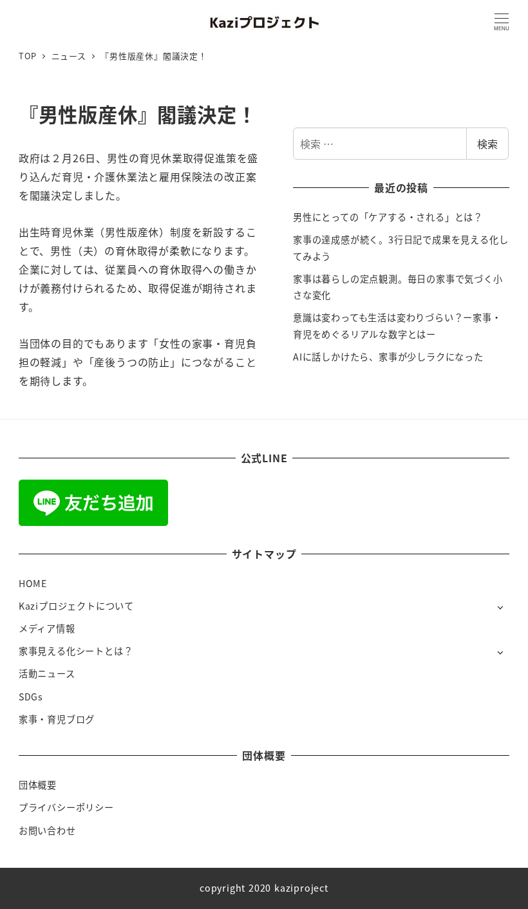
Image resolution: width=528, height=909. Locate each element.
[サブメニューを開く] (500, 606)
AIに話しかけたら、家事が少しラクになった (388, 356)
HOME (33, 583)
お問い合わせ (47, 830)
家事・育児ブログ (57, 719)
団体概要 (38, 784)
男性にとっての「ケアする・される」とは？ (388, 217)
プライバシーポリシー (66, 807)
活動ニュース (47, 673)
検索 (487, 143)
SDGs (31, 696)
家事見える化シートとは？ (76, 650)
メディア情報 (47, 628)
